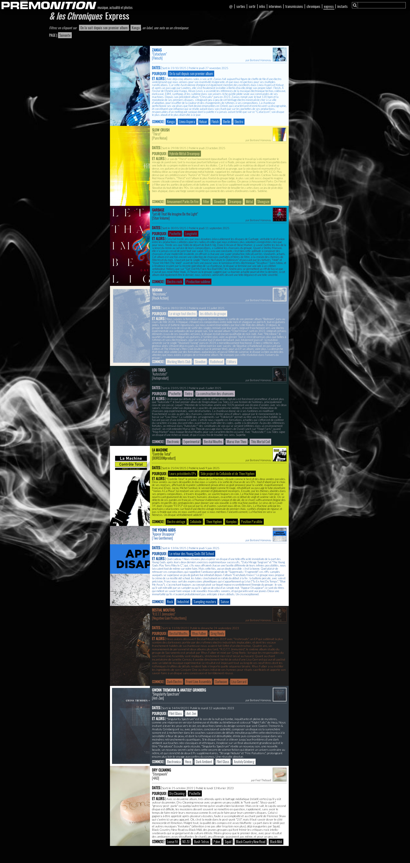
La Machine (160, 450)
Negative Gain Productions (169, 618)
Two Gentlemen (162, 538)
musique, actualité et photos (115, 7)
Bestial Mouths (163, 610)
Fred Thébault (263, 780)
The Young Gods (164, 530)
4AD (155, 778)
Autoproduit (160, 378)
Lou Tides (158, 370)
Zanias (157, 49)
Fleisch (157, 58)
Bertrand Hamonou (260, 60)
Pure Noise (159, 138)
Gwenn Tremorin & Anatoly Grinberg (179, 690)
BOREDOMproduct (164, 458)
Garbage (158, 209)
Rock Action (160, 298)
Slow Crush (161, 129)
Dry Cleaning (161, 770)
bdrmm (157, 290)
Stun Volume (161, 218)
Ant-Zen (158, 698)
